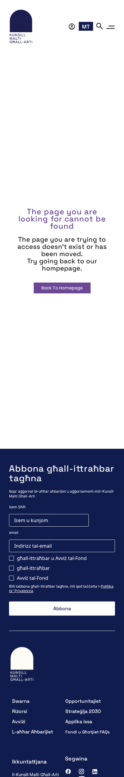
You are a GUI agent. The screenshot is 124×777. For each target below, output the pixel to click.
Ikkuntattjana (29, 761)
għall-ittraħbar (33, 568)
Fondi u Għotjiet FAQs (87, 732)
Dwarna (20, 701)
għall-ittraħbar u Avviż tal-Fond (52, 558)
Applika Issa (78, 721)
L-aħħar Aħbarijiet (32, 732)
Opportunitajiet (83, 701)
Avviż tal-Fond (32, 578)
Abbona (62, 608)
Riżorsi (19, 711)
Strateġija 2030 (83, 711)
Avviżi (18, 721)
